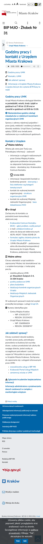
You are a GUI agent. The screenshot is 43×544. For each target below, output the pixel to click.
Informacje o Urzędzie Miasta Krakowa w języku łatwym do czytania (23, 87)
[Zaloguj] (40, 23)
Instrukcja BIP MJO (9, 426)
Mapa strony (6, 438)
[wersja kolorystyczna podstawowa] (28, 4)
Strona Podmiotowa (16, 43)
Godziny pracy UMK (16, 72)
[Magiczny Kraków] (21, 482)
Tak (18, 541)
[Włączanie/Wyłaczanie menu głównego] (3, 23)
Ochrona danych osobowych (12, 406)
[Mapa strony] (28, 23)
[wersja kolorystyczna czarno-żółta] (36, 4)
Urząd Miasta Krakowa (17, 46)
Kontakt (5, 462)
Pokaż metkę (12, 401)
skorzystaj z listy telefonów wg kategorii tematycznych (24, 185)
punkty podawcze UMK (20, 282)
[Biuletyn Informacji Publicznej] (21, 471)
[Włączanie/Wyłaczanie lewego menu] (3, 45)
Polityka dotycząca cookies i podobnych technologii (21, 431)
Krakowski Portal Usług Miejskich (24, 370)
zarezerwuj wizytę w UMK (21, 373)
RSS (3, 441)
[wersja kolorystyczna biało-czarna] (32, 4)
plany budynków (17, 285)
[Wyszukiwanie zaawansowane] (16, 23)
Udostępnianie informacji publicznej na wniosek (20, 411)
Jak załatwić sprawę (16, 80)
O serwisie (6, 448)
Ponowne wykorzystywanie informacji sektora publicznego (19, 416)
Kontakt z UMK (14, 76)
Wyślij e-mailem (12, 492)
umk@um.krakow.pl (24, 229)
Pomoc (4, 452)
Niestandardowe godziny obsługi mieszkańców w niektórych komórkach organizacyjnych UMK (21, 116)
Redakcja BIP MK (8, 459)
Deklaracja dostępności (10, 422)
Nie (25, 541)
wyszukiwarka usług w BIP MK (23, 367)
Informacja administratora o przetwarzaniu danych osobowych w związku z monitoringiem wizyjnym (23, 389)
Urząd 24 (34, 304)
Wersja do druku (12, 503)
